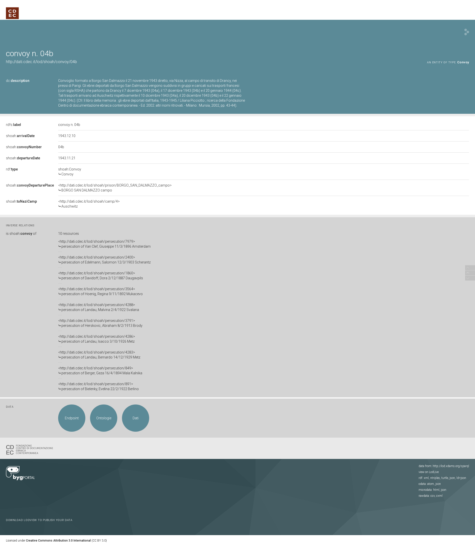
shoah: (20, 136)
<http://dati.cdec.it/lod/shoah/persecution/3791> (100, 323)
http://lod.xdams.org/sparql (451, 466)
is (21, 234)
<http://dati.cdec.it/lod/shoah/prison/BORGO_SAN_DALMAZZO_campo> (115, 187)
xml (426, 478)
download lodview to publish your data (39, 520)
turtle (444, 478)
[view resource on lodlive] (466, 32)
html (436, 490)
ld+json (461, 478)
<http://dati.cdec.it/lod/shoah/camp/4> (89, 203)
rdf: (12, 169)
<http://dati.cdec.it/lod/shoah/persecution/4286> (96, 338)
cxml (439, 496)
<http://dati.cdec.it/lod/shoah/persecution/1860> (100, 275)
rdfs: (13, 125)
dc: (17, 81)
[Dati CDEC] (30, 449)
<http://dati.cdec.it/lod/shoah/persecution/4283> (99, 354)
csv (432, 496)
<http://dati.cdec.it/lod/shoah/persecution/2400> (104, 259)
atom (430, 484)
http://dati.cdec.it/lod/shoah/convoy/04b (41, 61)
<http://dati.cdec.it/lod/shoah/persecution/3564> (100, 291)
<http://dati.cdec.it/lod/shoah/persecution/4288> (98, 307)
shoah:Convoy (69, 171)
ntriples (435, 478)
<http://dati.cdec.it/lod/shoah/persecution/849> (100, 370)
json (452, 478)
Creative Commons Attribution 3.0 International (58, 540)
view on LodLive (429, 472)
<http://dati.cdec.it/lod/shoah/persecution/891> (98, 386)
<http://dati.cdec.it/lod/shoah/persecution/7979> (104, 243)
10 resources (68, 234)
